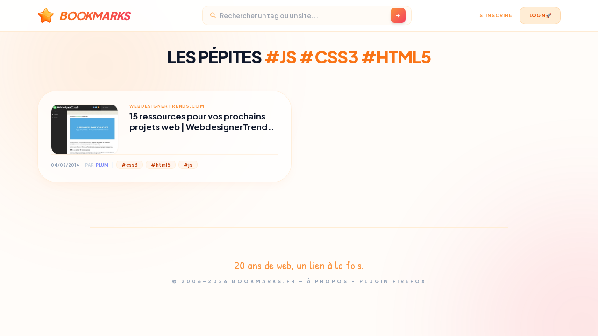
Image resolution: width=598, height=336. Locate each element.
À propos (328, 281)
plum (102, 165)
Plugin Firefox (393, 281)
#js (188, 165)
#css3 (129, 165)
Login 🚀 (540, 15)
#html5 (161, 165)
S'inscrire (495, 15)
